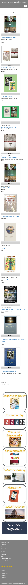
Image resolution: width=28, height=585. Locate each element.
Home (3, 9)
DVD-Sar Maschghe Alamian (8, 37)
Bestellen (11, 34)
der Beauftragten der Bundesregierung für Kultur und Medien (15, 583)
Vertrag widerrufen (6, 566)
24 (4, 384)
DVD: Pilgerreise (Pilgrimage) (8, 371)
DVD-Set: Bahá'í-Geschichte (8, 67)
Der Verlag (3, 544)
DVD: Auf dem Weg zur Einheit (9, 157)
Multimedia (12, 9)
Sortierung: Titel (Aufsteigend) (8, 12)
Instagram (3, 579)
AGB (2, 556)
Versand (3, 563)
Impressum (3, 554)
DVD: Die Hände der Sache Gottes (10, 216)
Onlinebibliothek (4, 549)
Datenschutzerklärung (6, 558)
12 (2, 384)
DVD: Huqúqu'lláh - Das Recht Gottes (10, 279)
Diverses (7, 9)
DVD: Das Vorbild (5, 187)
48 (7, 384)
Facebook (3, 577)
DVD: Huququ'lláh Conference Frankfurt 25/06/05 (13, 309)
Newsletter (3, 575)
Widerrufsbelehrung (5, 560)
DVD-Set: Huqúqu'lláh (6, 96)
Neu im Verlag (4, 546)
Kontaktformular (4, 573)
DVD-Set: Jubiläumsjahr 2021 (8, 127)
